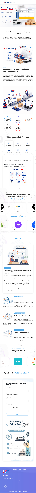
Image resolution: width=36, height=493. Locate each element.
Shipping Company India (19, 471)
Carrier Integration (14, 471)
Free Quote (18, 42)
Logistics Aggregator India (19, 478)
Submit (17, 414)
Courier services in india (19, 481)
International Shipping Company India (20, 475)
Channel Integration (14, 473)
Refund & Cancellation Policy (26, 474)
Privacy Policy (25, 472)
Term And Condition (24, 471)
